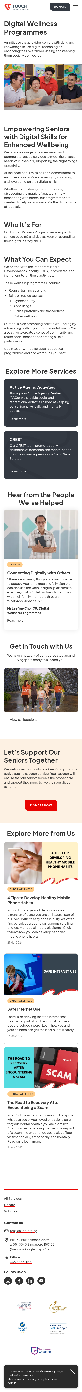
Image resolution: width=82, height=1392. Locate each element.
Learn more (18, 419)
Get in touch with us (18, 349)
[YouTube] (41, 1281)
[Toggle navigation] (75, 7)
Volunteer (13, 1211)
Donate (60, 6)
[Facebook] (19, 1281)
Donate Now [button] (41, 805)
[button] (41, 403)
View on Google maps (29, 1249)
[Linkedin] (30, 1281)
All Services (13, 1198)
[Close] (72, 1372)
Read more (15, 620)
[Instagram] (8, 1281)
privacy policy (36, 1379)
